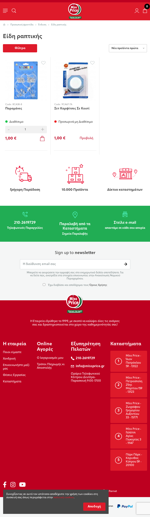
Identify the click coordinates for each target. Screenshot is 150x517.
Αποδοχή (94, 506)
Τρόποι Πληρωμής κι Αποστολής (51, 366)
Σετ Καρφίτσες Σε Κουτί (71, 108)
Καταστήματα (12, 381)
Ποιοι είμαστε (12, 352)
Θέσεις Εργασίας (14, 375)
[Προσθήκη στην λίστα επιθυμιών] (43, 63)
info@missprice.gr (90, 366)
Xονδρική (9, 358)
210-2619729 (85, 358)
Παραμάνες (13, 108)
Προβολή (86, 138)
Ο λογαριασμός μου (50, 358)
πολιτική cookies (64, 497)
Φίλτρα (20, 48)
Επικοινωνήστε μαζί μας (16, 367)
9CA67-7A (67, 104)
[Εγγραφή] (125, 264)
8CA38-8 (17, 104)
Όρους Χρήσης (98, 285)
